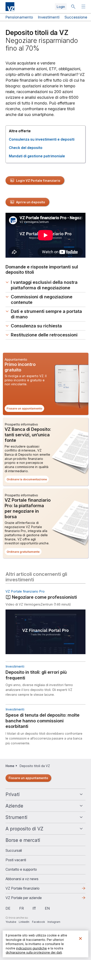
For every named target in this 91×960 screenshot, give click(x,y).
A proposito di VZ (24, 829)
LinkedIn (24, 921)
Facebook (38, 921)
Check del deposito (25, 147)
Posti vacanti (16, 860)
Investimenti (48, 17)
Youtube (11, 921)
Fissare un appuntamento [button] (25, 409)
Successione (75, 17)
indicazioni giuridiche (31, 948)
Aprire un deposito (30, 202)
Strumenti (16, 817)
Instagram (53, 921)
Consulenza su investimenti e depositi (41, 139)
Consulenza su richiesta (36, 326)
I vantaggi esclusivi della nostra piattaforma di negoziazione (44, 285)
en (47, 908)
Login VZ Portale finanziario (38, 180)
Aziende (14, 806)
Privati (13, 794)
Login (61, 7)
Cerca (73, 6)
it (34, 908)
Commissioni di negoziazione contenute (41, 299)
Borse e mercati (23, 840)
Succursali (14, 850)
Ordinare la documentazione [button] (28, 480)
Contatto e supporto (21, 869)
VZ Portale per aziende (31, 899)
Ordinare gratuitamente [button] (24, 552)
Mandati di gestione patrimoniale (37, 156)
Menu (84, 6)
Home (10, 766)
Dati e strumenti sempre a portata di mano (46, 314)
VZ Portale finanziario (30, 889)
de (8, 908)
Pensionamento (19, 17)
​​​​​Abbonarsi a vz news (22, 879)
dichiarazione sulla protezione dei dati (34, 952)
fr (21, 908)
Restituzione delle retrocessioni (44, 335)
